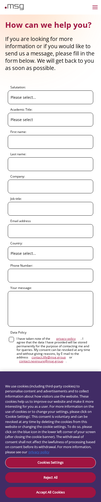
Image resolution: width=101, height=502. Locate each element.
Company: (17, 176)
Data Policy (18, 332)
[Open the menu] (95, 7)
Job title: (16, 198)
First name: (18, 132)
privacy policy (38, 452)
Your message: (21, 288)
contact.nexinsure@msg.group (41, 361)
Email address (20, 221)
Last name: (18, 154)
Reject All (50, 477)
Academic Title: (21, 109)
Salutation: (18, 87)
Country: (16, 243)
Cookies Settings (50, 462)
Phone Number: (21, 265)
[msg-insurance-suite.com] (14, 8)
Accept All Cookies (50, 492)
